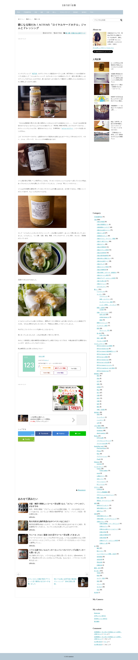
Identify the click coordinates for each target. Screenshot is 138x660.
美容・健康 (100, 338)
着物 (101, 320)
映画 (98, 575)
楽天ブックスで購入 (60, 368)
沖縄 (98, 401)
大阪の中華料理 (101, 247)
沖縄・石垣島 (101, 409)
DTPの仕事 (100, 438)
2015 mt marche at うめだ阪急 (106, 368)
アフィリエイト (101, 482)
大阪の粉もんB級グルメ (104, 258)
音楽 (98, 581)
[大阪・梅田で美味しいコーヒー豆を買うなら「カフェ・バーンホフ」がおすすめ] (23, 508)
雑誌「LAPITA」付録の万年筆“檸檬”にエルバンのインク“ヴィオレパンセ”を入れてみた (116, 126)
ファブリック (103, 296)
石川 (98, 381)
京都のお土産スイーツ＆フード (109, 529)
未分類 (96, 592)
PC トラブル (100, 484)
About (18, 12)
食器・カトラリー (105, 299)
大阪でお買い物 (101, 281)
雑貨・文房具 (101, 307)
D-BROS (99, 489)
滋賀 (42, 12)
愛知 (98, 407)
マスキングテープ (65, 12)
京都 (48, 12)
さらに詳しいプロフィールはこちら (103, 48)
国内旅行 (75, 12)
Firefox (99, 469)
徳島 (98, 384)
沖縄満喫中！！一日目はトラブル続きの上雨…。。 (117, 108)
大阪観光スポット (102, 236)
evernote (99, 464)
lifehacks (96, 462)
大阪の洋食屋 (101, 221)
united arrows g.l (104, 317)
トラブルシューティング (104, 441)
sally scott (103, 314)
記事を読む (32, 517)
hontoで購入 (46, 373)
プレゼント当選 (101, 341)
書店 (98, 548)
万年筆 (101, 310)
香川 (98, 392)
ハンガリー (100, 420)
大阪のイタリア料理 (103, 267)
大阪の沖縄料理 (101, 270)
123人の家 (41, 356)
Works (91, 12)
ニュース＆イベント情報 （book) (106, 554)
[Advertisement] (35, 54)
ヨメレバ (46, 360)
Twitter (99, 573)
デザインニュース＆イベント (105, 495)
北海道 (99, 387)
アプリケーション (102, 456)
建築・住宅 (97, 568)
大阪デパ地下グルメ (103, 241)
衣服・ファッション (103, 312)
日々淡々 (96, 571)
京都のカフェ (103, 526)
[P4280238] (42, 175)
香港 (98, 414)
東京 (98, 376)
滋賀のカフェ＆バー (103, 505)
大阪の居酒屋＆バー (103, 224)
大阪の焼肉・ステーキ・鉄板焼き (106, 272)
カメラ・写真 (101, 578)
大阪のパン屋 (101, 233)
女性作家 (99, 559)
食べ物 (67, 33)
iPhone (99, 451)
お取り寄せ (103, 335)
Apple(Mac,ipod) (99, 446)
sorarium (71, 656)
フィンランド (101, 417)
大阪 (35, 12)
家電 (98, 328)
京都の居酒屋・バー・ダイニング (109, 523)
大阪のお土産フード (78, 33)
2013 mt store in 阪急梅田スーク (106, 351)
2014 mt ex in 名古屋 (103, 362)
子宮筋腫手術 (27, 12)
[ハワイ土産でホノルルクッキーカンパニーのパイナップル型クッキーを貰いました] (23, 554)
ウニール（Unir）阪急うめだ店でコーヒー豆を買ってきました (54, 535)
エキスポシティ (101, 287)
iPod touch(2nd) (101, 448)
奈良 (98, 398)
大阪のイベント (101, 284)
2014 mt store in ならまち (104, 365)
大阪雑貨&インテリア (103, 227)
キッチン (99, 294)
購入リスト (100, 551)
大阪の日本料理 (101, 253)
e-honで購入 (60, 373)
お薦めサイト (101, 476)
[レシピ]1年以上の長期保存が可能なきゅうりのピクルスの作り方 (117, 66)
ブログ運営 (97, 426)
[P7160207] (42, 274)
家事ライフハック (102, 323)
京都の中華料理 (104, 535)
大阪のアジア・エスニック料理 (106, 278)
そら (105, 634)
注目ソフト (100, 479)
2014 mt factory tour (103, 360)
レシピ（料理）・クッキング (108, 305)
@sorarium (82, 490)
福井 (98, 404)
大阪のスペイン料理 (103, 275)
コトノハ (99, 584)
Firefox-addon (103, 470)
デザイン (96, 487)
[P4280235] (42, 117)
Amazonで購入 (47, 368)
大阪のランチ (101, 264)
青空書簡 (96, 621)
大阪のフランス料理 (103, 250)
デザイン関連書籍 (102, 492)
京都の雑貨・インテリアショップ (106, 519)
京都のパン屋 (103, 543)
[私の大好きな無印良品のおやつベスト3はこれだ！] (23, 525)
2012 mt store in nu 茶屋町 (104, 346)
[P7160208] (42, 316)
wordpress (100, 430)
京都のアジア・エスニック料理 (109, 540)
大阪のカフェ (101, 244)
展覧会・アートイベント (104, 500)
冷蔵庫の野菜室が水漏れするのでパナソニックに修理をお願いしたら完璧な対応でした (117, 78)
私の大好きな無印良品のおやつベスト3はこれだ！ (49, 521)
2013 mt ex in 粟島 (102, 357)
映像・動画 (100, 498)
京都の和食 (103, 538)
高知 (98, 378)
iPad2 (98, 459)
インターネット (98, 466)
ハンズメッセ (101, 291)
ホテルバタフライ (67, 128)
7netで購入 (74, 368)
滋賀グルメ (100, 511)
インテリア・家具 (102, 325)
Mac (98, 454)
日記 (98, 590)
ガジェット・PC (104, 330)
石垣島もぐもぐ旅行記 (100, 619)
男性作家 (99, 562)
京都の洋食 (103, 532)
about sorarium (101, 433)
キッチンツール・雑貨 (106, 302)
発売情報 (99, 557)
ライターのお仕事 (102, 443)
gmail (98, 473)
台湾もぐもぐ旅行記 (100, 616)
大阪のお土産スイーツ (103, 230)
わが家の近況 (98, 642)
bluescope (97, 613)
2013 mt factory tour (103, 354)
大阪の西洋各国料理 (103, 255)
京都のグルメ (101, 521)
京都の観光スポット (103, 516)
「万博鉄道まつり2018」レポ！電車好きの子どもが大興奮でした (117, 136)
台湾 (98, 423)
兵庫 (98, 395)
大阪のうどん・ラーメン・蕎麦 (106, 238)
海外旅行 (84, 12)
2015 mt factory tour (103, 371)
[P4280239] (42, 227)
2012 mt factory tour (103, 348)
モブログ (99, 587)
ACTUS (34, 73)
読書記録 (99, 565)
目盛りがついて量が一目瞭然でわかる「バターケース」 (117, 87)
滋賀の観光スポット (103, 508)
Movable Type (101, 428)
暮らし (54, 12)
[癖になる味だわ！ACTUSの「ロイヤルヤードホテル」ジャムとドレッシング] (60, 433)
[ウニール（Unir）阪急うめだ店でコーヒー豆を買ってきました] (23, 539)
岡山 (98, 390)
